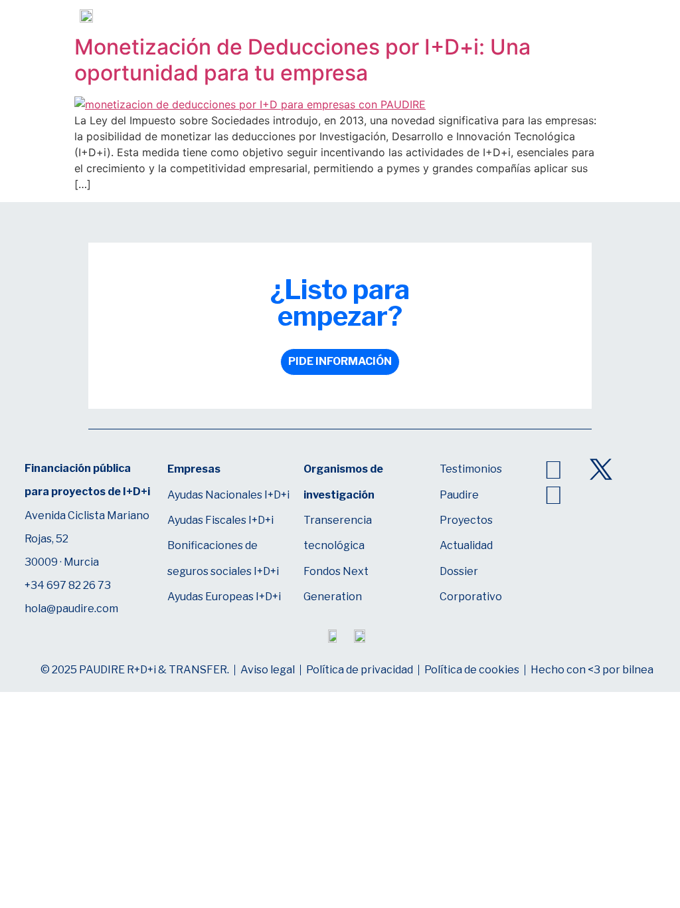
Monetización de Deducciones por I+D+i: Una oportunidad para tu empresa (302, 59)
